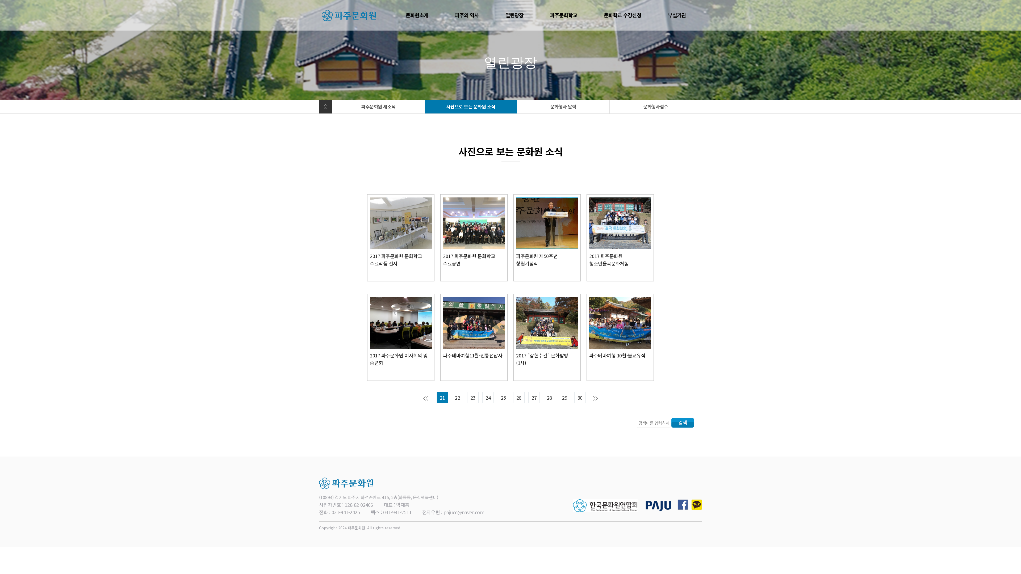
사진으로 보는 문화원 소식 (470, 106)
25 (503, 397)
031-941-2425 (346, 512)
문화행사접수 (655, 106)
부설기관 (677, 15)
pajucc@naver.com (463, 512)
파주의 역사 (467, 15)
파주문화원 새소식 (378, 106)
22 (457, 397)
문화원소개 (417, 15)
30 (580, 397)
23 (472, 397)
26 (518, 397)
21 (442, 397)
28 (549, 397)
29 (564, 397)
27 (534, 397)
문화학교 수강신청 (622, 15)
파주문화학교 (563, 15)
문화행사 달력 (563, 106)
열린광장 (514, 15)
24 (488, 397)
